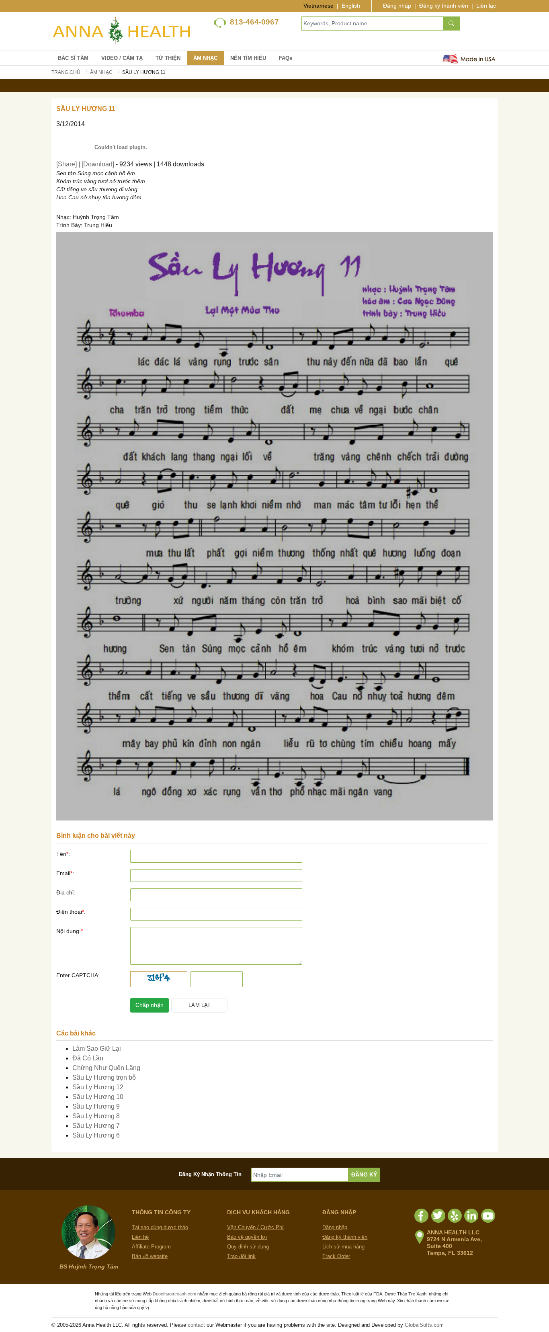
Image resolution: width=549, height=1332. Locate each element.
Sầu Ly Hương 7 (96, 1125)
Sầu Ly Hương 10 (97, 1096)
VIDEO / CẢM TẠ (122, 58)
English (351, 5)
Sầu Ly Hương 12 (97, 1087)
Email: (65, 873)
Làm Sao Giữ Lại (96, 1048)
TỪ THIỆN (168, 58)
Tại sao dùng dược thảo (160, 1227)
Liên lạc (486, 5)
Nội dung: (69, 931)
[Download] (98, 164)
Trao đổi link (241, 1256)
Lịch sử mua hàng (343, 1247)
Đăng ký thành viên (443, 5)
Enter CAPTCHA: (78, 975)
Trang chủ (65, 72)
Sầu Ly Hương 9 (96, 1106)
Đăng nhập (397, 5)
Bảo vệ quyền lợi (247, 1237)
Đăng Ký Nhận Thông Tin (210, 1174)
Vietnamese (318, 5)
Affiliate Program (151, 1247)
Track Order (336, 1256)
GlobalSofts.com (424, 1325)
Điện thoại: (71, 911)
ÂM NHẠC (205, 58)
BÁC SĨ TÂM (73, 58)
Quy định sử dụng (248, 1247)
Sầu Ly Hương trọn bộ (104, 1077)
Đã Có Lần (87, 1058)
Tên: (63, 854)
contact (196, 1325)
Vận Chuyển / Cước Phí (255, 1227)
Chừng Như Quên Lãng (106, 1067)
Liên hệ (140, 1237)
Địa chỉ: (65, 892)
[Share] (66, 164)
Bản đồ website (150, 1256)
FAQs (285, 58)
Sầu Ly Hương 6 (96, 1135)
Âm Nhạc (101, 72)
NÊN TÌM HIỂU (248, 58)
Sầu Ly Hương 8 (96, 1116)
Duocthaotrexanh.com (174, 1293)
